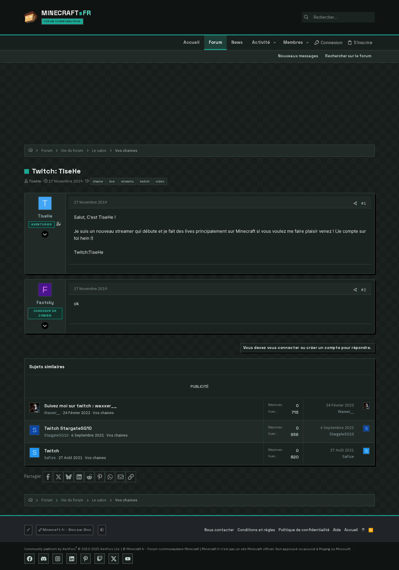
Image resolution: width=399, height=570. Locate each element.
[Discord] (43, 558)
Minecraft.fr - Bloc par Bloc (66, 529)
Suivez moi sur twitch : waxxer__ (80, 406)
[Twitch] (99, 558)
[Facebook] (29, 558)
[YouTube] (127, 558)
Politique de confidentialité (304, 529)
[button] (274, 42)
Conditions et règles (256, 529)
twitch (145, 181)
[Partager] (355, 203)
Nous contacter (219, 529)
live (112, 181)
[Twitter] (113, 558)
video (160, 181)
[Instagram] (57, 558)
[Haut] (363, 530)
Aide (337, 529)
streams (127, 181)
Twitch (51, 451)
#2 (363, 289)
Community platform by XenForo (72, 549)
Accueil (351, 529)
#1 (363, 203)
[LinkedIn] (71, 558)
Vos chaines (103, 412)
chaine (98, 181)
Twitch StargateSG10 (68, 428)
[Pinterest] (85, 558)
